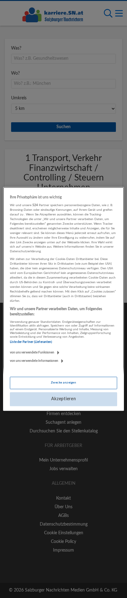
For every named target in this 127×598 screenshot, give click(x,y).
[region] (63, 299)
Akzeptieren (63, 399)
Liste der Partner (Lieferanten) (31, 342)
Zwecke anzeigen (63, 382)
